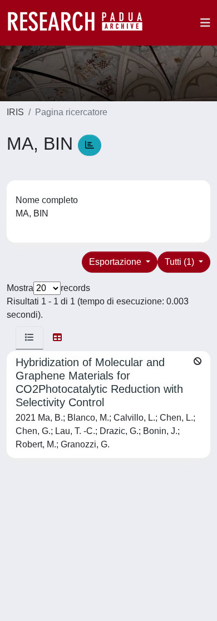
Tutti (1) (180, 262)
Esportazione (116, 262)
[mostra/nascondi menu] (205, 22)
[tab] (29, 337)
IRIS (15, 112)
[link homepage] (81, 23)
